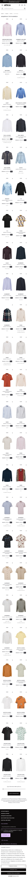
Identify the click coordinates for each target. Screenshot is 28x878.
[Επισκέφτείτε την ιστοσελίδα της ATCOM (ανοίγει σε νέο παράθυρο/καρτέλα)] (13, 876)
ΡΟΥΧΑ (11, 13)
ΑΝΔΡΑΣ (6, 13)
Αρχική (2, 13)
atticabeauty (13, 843)
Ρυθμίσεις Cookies (13, 866)
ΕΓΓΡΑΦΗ (5, 835)
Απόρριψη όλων (13, 869)
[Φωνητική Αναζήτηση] (24, 8)
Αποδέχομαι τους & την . (12, 831)
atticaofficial (6, 843)
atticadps (5, 840)
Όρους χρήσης (13, 830)
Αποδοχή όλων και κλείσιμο (13, 873)
